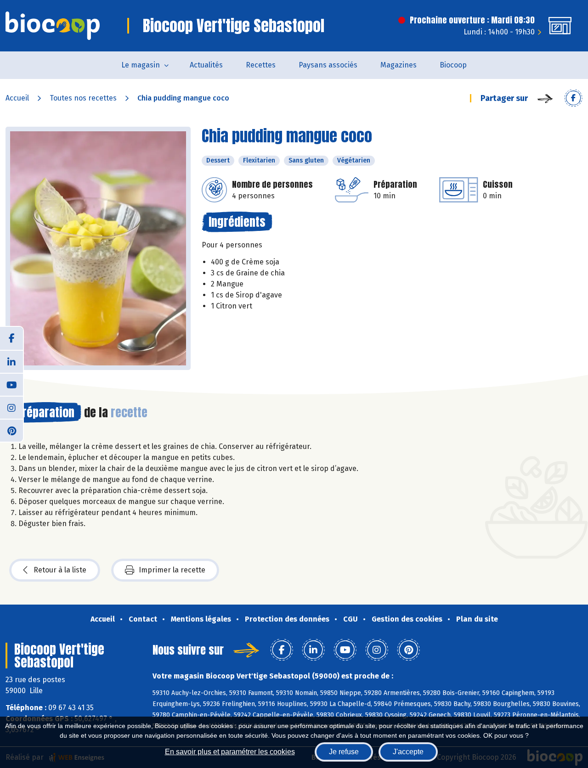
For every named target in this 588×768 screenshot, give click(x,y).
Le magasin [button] (140, 65)
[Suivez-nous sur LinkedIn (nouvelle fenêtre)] (11, 361)
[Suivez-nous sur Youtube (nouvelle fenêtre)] (11, 384)
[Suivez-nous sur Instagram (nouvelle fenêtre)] (11, 407)
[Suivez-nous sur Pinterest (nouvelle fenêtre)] (11, 430)
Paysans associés (328, 65)
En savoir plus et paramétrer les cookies (230, 752)
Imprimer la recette (172, 570)
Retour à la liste (60, 570)
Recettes (261, 65)
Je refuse (344, 752)
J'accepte (408, 752)
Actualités (206, 65)
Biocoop (453, 65)
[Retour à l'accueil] (53, 25)
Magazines (398, 65)
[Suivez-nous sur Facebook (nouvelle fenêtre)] (11, 338)
